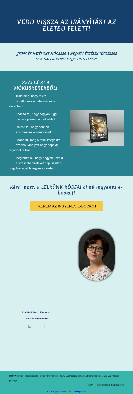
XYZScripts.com (79, 392)
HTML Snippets (53, 392)
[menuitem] (90, 385)
